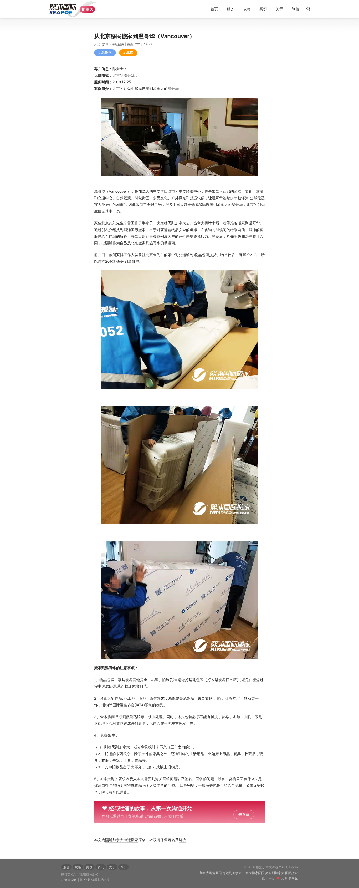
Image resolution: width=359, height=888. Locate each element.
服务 (230, 9)
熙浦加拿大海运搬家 (121, 840)
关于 (279, 9)
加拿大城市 (69, 880)
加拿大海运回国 (211, 873)
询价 (295, 9)
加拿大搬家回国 (253, 873)
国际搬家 (291, 873)
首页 (214, 9)
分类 (87, 880)
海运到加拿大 (232, 873)
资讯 (101, 867)
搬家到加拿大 (274, 873)
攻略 (246, 9)
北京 (129, 52)
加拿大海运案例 (113, 44)
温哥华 (106, 52)
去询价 (243, 814)
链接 (182, 840)
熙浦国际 (291, 878)
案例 (263, 9)
